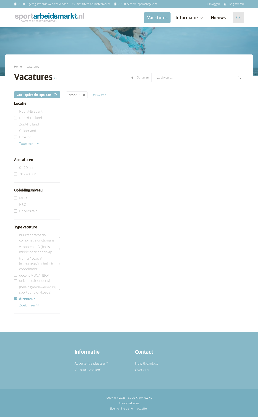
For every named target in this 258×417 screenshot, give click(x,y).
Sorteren (143, 77)
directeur (27, 298)
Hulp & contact (146, 363)
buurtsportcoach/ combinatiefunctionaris (39, 237)
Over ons (142, 369)
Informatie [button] (187, 17)
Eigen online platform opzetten (129, 408)
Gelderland (27, 130)
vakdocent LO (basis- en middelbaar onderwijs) (39, 249)
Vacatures (157, 17)
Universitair (28, 211)
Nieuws (218, 17)
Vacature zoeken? (88, 369)
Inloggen (214, 4)
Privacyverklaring (129, 403)
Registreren (236, 4)
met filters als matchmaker (93, 4)
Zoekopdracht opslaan (34, 95)
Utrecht (25, 137)
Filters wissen (98, 95)
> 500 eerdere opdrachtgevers (137, 4)
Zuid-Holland (29, 124)
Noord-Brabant (31, 111)
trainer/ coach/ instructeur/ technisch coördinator (39, 263)
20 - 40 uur (27, 174)
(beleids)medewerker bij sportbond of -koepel (39, 290)
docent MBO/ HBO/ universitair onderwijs (35, 278)
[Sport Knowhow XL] (49, 17)
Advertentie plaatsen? (91, 363)
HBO (22, 204)
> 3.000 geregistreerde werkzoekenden (43, 4)
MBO (23, 198)
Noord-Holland (30, 117)
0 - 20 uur (26, 167)
